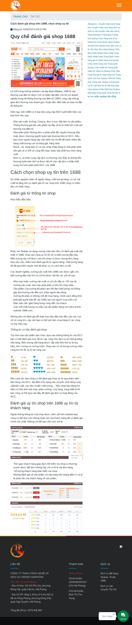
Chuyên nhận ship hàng (102, 27)
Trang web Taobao (100, 82)
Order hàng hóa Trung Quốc (105, 64)
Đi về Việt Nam (108, 86)
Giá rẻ (116, 31)
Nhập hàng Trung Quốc (103, 56)
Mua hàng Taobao (96, 53)
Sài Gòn (96, 78)
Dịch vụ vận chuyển (96, 31)
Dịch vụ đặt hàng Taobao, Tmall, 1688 (109, 577)
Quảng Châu (93, 67)
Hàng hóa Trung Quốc (97, 42)
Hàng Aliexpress (95, 35)
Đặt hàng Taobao (112, 89)
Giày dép (109, 31)
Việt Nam (97, 86)
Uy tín (90, 86)
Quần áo (91, 71)
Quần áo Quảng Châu (105, 71)
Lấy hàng (94, 49)
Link (116, 46)
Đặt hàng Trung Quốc (97, 93)
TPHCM (111, 78)
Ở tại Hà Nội (112, 93)
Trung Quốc (114, 82)
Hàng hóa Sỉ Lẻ (110, 38)
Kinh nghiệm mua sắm (104, 46)
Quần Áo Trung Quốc (109, 67)
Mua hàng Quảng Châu (109, 49)
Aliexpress (92, 24)
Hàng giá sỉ (108, 35)
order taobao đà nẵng (105, 96)
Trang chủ (20, 16)
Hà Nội (91, 46)
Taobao (104, 78)
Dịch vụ (116, 27)
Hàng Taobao (114, 42)
